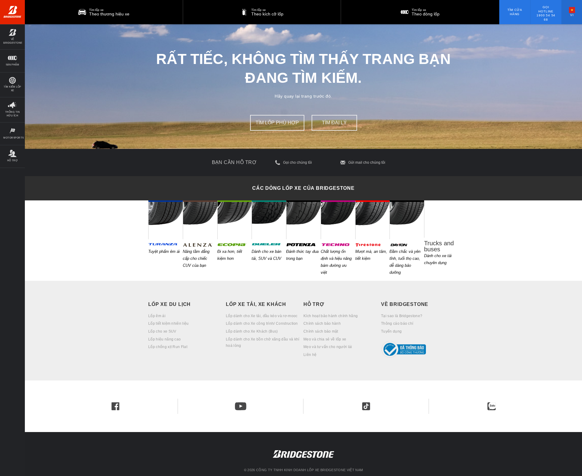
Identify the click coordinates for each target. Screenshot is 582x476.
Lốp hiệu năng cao (164, 339)
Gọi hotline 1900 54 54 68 (546, 13)
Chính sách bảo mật (320, 331)
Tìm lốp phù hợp (277, 122)
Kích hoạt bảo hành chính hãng (330, 316)
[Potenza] (303, 219)
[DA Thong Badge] (420, 349)
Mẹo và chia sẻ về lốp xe (324, 339)
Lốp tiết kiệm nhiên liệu (168, 323)
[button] (12, 36)
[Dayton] (407, 219)
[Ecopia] (234, 219)
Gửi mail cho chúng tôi (366, 162)
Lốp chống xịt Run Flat (167, 347)
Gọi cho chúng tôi (297, 162)
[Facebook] (115, 406)
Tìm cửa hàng (514, 12)
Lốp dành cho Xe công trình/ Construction (262, 323)
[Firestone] (372, 219)
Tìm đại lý (334, 122)
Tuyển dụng (391, 331)
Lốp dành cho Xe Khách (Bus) (252, 331)
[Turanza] (165, 219)
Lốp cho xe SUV (162, 331)
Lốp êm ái (157, 316)
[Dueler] (269, 219)
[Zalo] (491, 406)
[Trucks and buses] (441, 219)
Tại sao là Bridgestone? (401, 316)
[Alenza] (200, 219)
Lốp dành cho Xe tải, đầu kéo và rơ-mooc (261, 316)
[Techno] (338, 219)
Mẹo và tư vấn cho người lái (327, 347)
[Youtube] (240, 406)
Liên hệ (309, 355)
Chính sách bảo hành (322, 323)
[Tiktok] (366, 406)
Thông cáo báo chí (397, 323)
